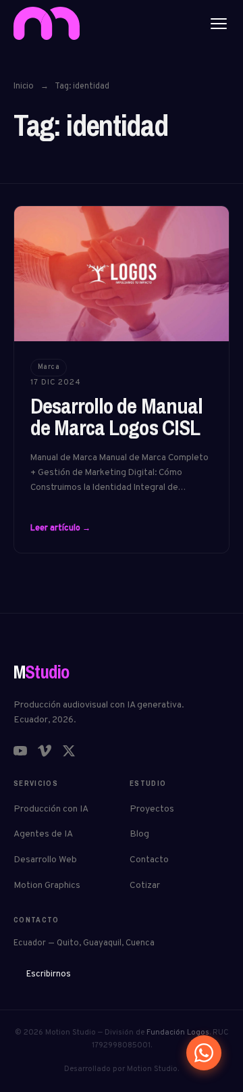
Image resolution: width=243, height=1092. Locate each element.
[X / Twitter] (69, 751)
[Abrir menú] (219, 24)
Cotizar (145, 885)
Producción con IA (51, 809)
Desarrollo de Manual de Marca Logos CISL (116, 416)
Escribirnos (48, 974)
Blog (139, 834)
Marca (49, 367)
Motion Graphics (47, 885)
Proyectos (152, 809)
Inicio (24, 86)
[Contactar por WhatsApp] (203, 1052)
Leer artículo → (60, 528)
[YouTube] (20, 751)
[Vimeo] (44, 751)
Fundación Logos (177, 1032)
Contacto (149, 860)
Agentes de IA (43, 834)
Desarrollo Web (45, 860)
